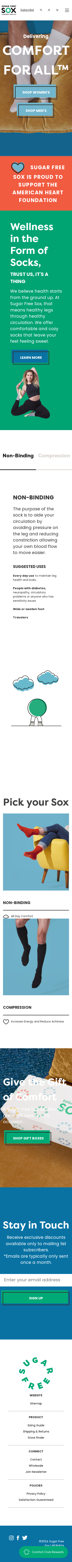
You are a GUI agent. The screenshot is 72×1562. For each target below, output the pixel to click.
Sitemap (36, 1403)
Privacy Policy (36, 1493)
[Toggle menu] (66, 10)
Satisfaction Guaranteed (36, 1500)
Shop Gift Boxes (28, 1138)
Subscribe (27, 10)
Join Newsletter (36, 1472)
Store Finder (36, 1437)
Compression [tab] (54, 455)
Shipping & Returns (36, 1431)
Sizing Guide (36, 1425)
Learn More (31, 358)
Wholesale (36, 1465)
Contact (36, 1459)
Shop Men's (36, 111)
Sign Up (36, 1298)
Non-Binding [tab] (18, 455)
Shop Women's (36, 92)
